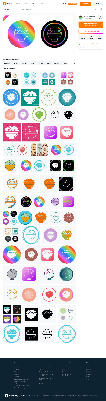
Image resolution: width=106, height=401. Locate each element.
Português (89, 372)
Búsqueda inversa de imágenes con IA (20, 382)
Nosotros (64, 372)
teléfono (24, 63)
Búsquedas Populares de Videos (46, 382)
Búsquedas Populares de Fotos (46, 378)
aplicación (7, 63)
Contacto (64, 369)
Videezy (16, 372)
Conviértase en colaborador (66, 374)
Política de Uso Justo (95, 395)
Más (41, 4)
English (88, 367)
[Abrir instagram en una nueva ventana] (24, 395)
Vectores (9, 4)
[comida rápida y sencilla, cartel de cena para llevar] (39, 150)
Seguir (100, 18)
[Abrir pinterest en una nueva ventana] (29, 395)
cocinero (40, 63)
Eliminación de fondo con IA (22, 385)
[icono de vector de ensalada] (11, 78)
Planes (65, 3)
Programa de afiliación (45, 372)
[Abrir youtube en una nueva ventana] (37, 395)
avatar (49, 63)
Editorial (34, 4)
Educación (17, 376)
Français (88, 376)
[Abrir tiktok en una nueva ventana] (32, 395)
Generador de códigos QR (21, 388)
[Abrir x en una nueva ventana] (35, 395)
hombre (56, 63)
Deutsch (88, 374)
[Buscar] (96, 9)
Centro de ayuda (67, 367)
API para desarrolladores (21, 379)
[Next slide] (73, 63)
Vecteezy (16, 369)
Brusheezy (17, 367)
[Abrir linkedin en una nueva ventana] (26, 395)
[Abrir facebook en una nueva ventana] (21, 395)
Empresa (16, 374)
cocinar (65, 63)
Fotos (18, 4)
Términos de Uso (72, 395)
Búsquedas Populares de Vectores (46, 374)
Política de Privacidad (83, 395)
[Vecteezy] (4, 3)
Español (88, 369)
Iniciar (97, 3)
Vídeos (26, 4)
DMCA (40, 369)
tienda (32, 63)
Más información (84, 47)
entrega (16, 63)
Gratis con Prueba (91, 24)
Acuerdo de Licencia (44, 367)
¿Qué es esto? (95, 44)
